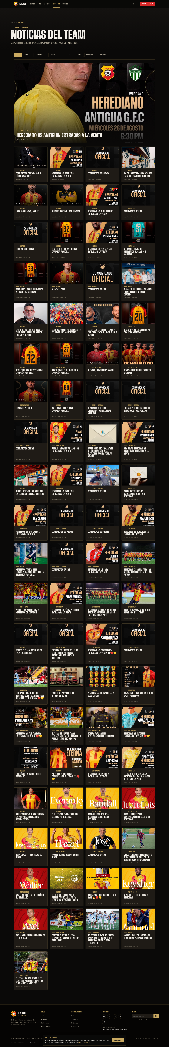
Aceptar (117, 1040)
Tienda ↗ (74, 1019)
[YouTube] (115, 1016)
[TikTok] (120, 1016)
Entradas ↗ (75, 1023)
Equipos (47, 4)
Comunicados (41, 55)
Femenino (78, 55)
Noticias (56, 4)
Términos (138, 1038)
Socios (65, 4)
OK (156, 1016)
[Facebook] (109, 1016)
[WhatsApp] (104, 1022)
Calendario (45, 1023)
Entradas (146, 4)
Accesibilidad (147, 1038)
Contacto (75, 1026)
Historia (44, 1016)
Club (39, 4)
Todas (18, 55)
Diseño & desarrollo (19, 1043)
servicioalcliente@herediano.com (114, 1030)
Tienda (136, 4)
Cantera (28, 55)
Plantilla (44, 1019)
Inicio (32, 4)
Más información (84, 1042)
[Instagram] (104, 1016)
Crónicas (54, 55)
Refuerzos (102, 55)
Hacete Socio (46, 1026)
